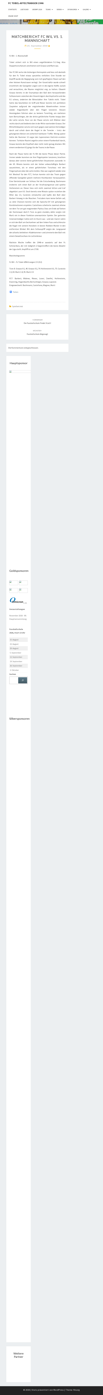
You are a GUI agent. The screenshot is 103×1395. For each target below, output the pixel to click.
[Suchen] (22, 680)
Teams (48, 9)
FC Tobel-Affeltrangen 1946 (26, 3)
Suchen (12, 674)
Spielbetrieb (17, 306)
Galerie (86, 9)
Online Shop (13, 16)
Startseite (12, 9)
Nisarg (76, 1390)
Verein (59, 9)
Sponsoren (72, 9)
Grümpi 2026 (37, 9)
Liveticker (24, 9)
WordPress (58, 1390)
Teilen (15, 292)
